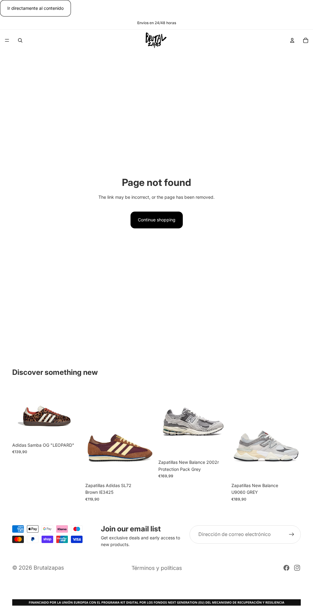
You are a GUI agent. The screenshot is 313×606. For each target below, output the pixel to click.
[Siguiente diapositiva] (75, 413)
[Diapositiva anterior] (19, 413)
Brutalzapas (49, 567)
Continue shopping (156, 219)
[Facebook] (286, 567)
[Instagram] (297, 567)
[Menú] (7, 41)
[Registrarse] (291, 534)
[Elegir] (72, 429)
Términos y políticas (156, 568)
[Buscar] (20, 40)
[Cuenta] (292, 40)
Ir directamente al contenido (35, 8)
